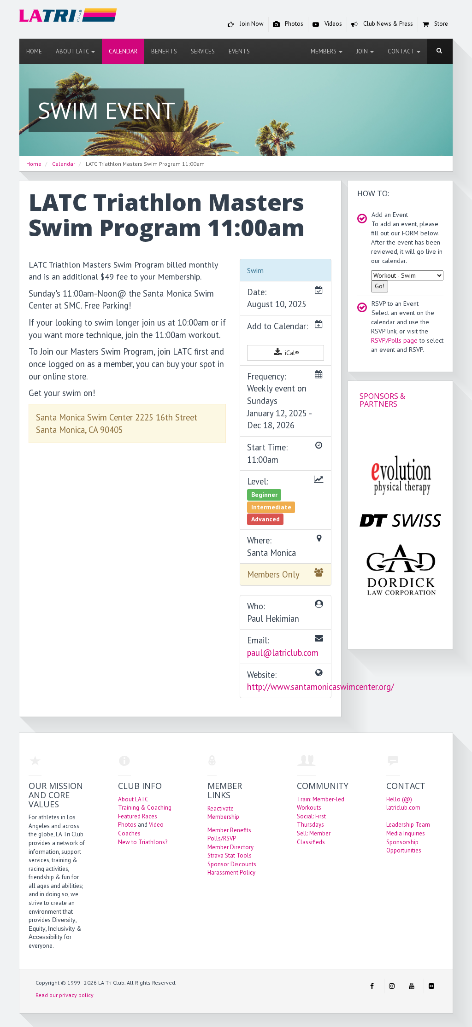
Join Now (251, 24)
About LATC (73, 51)
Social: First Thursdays (311, 820)
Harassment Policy (231, 872)
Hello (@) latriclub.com (403, 803)
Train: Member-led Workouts (320, 803)
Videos (332, 24)
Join (362, 51)
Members (324, 51)
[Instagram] (391, 986)
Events (239, 51)
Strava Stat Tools (229, 855)
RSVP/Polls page (394, 340)
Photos (293, 24)
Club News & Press (387, 24)
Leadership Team (408, 825)
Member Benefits (229, 830)
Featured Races (137, 816)
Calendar (123, 51)
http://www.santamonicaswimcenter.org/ (320, 686)
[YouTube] (411, 986)
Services (203, 51)
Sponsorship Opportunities (403, 846)
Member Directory (230, 847)
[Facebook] (372, 986)
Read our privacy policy (64, 995)
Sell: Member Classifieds (313, 837)
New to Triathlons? (142, 842)
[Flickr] (431, 986)
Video (156, 825)
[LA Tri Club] (68, 17)
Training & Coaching (144, 807)
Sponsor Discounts (231, 864)
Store (440, 24)
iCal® (291, 353)
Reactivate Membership (223, 813)
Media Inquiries (405, 833)
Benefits (164, 51)
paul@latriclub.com (283, 652)
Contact (402, 51)
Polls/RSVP (221, 838)
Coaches (129, 833)
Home (34, 51)
